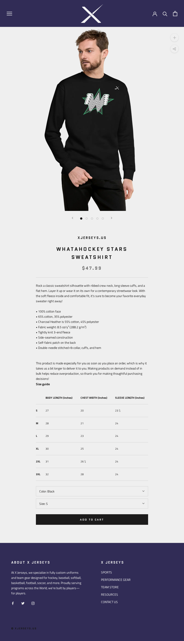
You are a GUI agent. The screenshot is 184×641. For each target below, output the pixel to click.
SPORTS (106, 572)
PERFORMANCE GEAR (116, 579)
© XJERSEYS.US (24, 628)
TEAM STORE (110, 587)
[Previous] (72, 218)
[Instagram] (33, 602)
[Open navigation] (9, 13)
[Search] (165, 13)
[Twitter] (22, 602)
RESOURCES (109, 594)
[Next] (111, 218)
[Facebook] (12, 602)
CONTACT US (109, 601)
